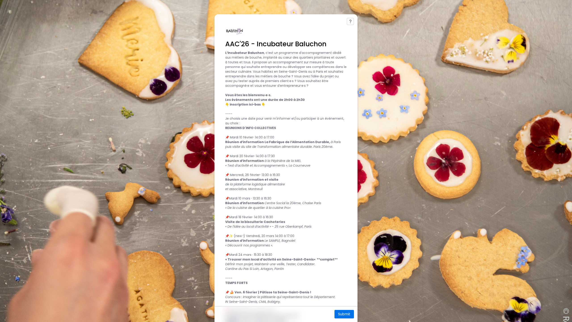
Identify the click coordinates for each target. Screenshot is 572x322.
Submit (344, 314)
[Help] (350, 21)
